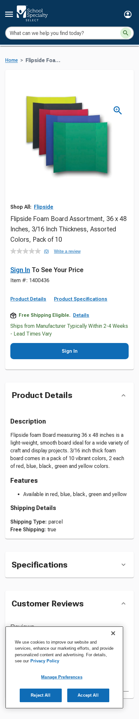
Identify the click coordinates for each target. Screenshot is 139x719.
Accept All (88, 695)
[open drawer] (9, 14)
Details (81, 315)
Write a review (67, 251)
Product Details (28, 299)
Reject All (40, 695)
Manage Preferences (61, 677)
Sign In (20, 270)
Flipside (43, 207)
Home (11, 60)
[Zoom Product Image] (118, 110)
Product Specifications (80, 299)
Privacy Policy (44, 660)
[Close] (113, 633)
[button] (127, 14)
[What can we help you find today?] (125, 33)
